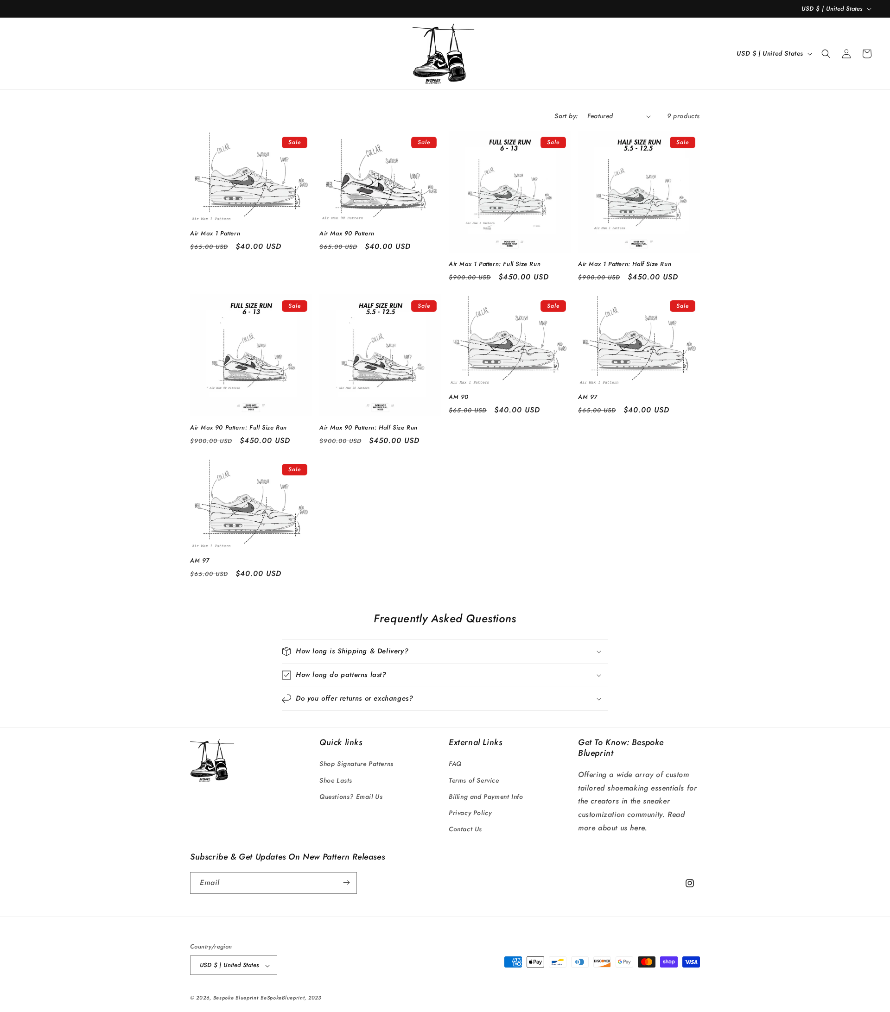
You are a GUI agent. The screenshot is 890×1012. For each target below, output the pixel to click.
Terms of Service (474, 780)
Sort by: (566, 115)
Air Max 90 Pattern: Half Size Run (368, 428)
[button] (826, 54)
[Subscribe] (346, 882)
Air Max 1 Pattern (215, 234)
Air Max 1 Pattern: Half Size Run (624, 264)
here (637, 827)
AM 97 (588, 397)
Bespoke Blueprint (236, 998)
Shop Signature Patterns (356, 764)
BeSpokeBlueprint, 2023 (291, 998)
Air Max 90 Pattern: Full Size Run (238, 428)
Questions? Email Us (350, 796)
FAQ (455, 764)
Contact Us (465, 829)
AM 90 (459, 397)
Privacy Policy (470, 812)
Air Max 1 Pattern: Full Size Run (494, 264)
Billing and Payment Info (486, 796)
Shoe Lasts (335, 780)
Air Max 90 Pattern (347, 234)
